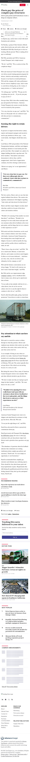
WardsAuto (16, 726)
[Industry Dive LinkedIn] (2, 699)
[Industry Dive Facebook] (5, 699)
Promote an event (18, 715)
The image (3, 326)
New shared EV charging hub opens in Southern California (13, 597)
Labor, (10, 514)
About (2, 709)
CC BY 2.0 (22, 326)
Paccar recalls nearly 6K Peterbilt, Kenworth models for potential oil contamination (16, 629)
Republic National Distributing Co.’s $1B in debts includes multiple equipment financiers (16, 621)
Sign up (22, 4)
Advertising (16, 710)
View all (4, 686)
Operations (15, 514)
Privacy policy (4, 754)
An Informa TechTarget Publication (15, 1)
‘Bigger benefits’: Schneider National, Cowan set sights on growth (13, 569)
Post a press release (12, 686)
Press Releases (5, 723)
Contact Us (4, 714)
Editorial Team (5, 711)
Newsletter (4, 716)
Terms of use (12, 754)
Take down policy (22, 754)
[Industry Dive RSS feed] (12, 699)
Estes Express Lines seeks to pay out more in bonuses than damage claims (16, 613)
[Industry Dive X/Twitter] (8, 699)
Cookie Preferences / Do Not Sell (10, 756)
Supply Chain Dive (18, 723)
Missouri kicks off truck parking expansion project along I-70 (15, 638)
